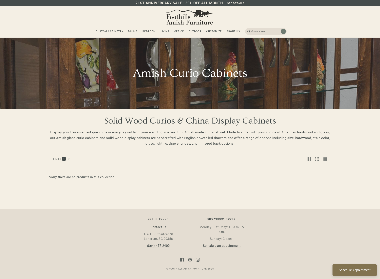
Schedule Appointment (354, 270)
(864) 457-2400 (158, 246)
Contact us (158, 227)
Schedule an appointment (221, 246)
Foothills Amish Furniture (188, 268)
